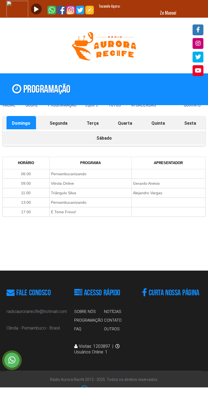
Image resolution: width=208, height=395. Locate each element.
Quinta (158, 123)
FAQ (77, 329)
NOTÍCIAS (112, 311)
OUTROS (112, 329)
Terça (93, 123)
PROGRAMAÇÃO (88, 320)
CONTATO (113, 320)
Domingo (21, 123)
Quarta (125, 123)
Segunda (58, 123)
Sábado (104, 138)
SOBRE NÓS (85, 311)
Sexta (190, 123)
